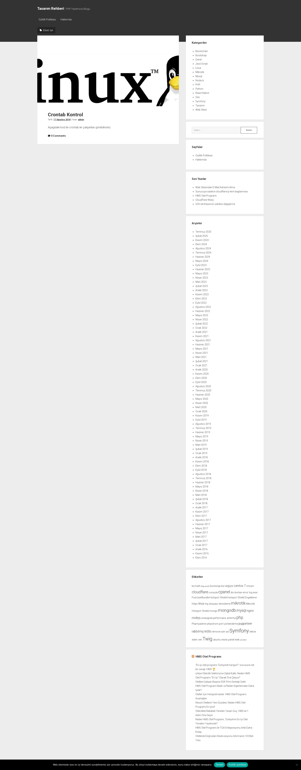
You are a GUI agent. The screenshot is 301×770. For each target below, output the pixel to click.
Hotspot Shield (218, 597)
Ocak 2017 (201, 545)
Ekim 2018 (201, 465)
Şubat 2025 (201, 235)
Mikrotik (199, 72)
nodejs (196, 618)
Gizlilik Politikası (47, 19)
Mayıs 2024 (201, 261)
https (195, 603)
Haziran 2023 (202, 269)
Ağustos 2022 (203, 307)
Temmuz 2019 (203, 428)
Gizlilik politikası (237, 764)
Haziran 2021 (202, 344)
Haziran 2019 (202, 432)
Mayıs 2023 (201, 273)
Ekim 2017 (201, 515)
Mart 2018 (201, 495)
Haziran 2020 (202, 394)
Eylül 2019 (201, 419)
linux (201, 603)
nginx (250, 610)
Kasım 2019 (202, 415)
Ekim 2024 (201, 244)
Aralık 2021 (201, 332)
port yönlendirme (228, 623)
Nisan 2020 (201, 403)
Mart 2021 (201, 357)
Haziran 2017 (202, 524)
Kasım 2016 (202, 553)
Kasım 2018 (202, 461)
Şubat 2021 (201, 361)
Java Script (201, 63)
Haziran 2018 (202, 482)
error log (247, 592)
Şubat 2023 (201, 286)
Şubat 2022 (201, 323)
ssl (227, 631)
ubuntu (217, 639)
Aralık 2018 (201, 457)
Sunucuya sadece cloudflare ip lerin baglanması (221, 191)
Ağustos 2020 (203, 386)
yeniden (243, 640)
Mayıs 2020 (201, 398)
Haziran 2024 (202, 256)
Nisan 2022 (201, 319)
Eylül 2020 (201, 382)
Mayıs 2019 (201, 436)
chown (250, 586)
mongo (213, 610)
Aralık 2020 (201, 369)
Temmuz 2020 (203, 390)
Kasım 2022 (202, 294)
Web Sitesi (201, 109)
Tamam (219, 764)
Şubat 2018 (201, 499)
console (213, 592)
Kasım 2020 (202, 373)
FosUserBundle (200, 597)
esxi (255, 592)
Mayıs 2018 (201, 486)
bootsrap (215, 586)
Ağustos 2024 (203, 248)
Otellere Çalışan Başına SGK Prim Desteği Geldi (220, 681)
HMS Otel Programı (206, 195)
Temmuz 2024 (203, 252)
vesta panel (227, 639)
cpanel (224, 591)
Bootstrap (201, 55)
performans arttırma (224, 618)
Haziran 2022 (202, 311)
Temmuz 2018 (203, 478)
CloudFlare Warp (204, 199)
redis (207, 631)
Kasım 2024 (202, 240)
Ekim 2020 (201, 378)
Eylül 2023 (201, 265)
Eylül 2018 (201, 469)
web (237, 639)
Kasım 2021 (202, 336)
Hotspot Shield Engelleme (242, 597)
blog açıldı (205, 586)
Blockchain (201, 51)
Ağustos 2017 (203, 520)
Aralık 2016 (201, 549)
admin (81, 119)
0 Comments (58, 135)
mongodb (227, 610)
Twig (207, 639)
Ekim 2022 (201, 298)
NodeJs (199, 80)
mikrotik (238, 603)
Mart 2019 (201, 444)
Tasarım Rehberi (50, 8)
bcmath (196, 586)
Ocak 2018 (201, 503)
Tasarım (200, 105)
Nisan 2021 (201, 352)
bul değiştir (227, 586)
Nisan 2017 (201, 532)
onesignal (206, 618)
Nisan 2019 (201, 440)
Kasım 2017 (202, 511)
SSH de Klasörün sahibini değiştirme (215, 204)
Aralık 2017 (201, 507)
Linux (198, 68)
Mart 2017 (201, 536)
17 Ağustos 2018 (61, 119)
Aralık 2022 (201, 290)
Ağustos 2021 (203, 340)
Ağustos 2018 (203, 474)
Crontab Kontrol (108, 71)
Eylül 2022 (201, 302)
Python (199, 88)
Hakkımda (66, 19)
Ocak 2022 (201, 327)
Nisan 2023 (201, 277)
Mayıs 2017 (201, 528)
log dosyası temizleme (218, 603)
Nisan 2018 (201, 490)
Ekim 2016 (201, 557)
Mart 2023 (201, 281)
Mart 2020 (201, 407)
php (239, 617)
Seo (197, 97)
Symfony (200, 101)
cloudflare (200, 592)
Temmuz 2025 (203, 231)
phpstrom (212, 623)
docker (238, 592)
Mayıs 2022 (201, 315)
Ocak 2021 (201, 365)
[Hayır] (296, 765)
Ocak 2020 (201, 411)
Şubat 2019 (201, 449)
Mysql (198, 76)
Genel (198, 59)
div (232, 592)
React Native (202, 93)
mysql (241, 610)
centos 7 (240, 586)
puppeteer (245, 623)
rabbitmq (197, 631)
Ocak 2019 (201, 453)
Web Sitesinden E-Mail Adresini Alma (215, 187)
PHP (197, 84)
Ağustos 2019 (203, 424)
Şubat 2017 (201, 541)
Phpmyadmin (199, 623)
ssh (223, 631)
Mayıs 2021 (201, 348)
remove (216, 631)
